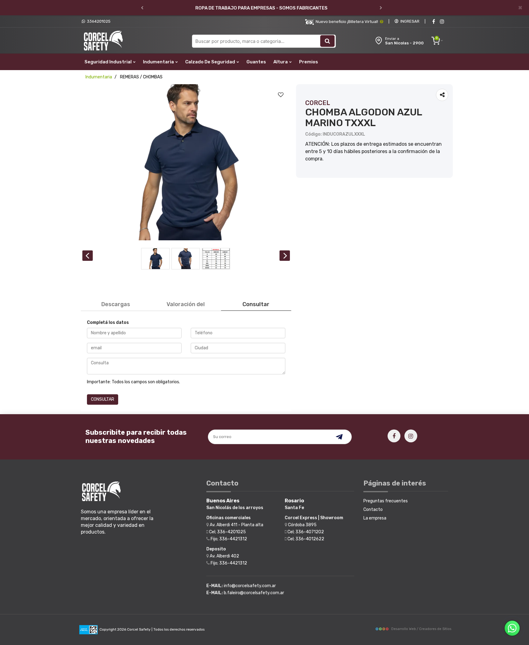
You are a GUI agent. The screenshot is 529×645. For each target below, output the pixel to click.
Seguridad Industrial (108, 62)
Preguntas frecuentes (385, 501)
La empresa (374, 518)
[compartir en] (442, 95)
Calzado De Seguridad (210, 62)
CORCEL (317, 103)
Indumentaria (159, 62)
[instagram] (442, 21)
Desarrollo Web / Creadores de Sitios (421, 629)
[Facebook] (433, 21)
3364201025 (98, 21)
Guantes (256, 62)
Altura (281, 62)
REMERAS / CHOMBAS (141, 77)
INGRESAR (409, 21)
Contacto (373, 509)
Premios (308, 62)
